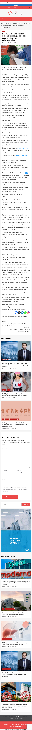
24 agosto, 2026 (13, 368)
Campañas (24, 716)
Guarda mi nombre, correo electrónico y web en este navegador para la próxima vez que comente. (15, 489)
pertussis (13, 316)
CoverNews (12, 726)
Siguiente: (20, 329)
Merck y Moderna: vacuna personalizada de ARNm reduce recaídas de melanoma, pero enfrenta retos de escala (16, 583)
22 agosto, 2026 (12, 397)
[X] (19, 312)
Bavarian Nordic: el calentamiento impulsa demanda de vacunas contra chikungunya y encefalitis (15, 364)
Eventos (11, 718)
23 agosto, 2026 (13, 709)
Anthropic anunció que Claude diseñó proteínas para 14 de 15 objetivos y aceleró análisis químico (14, 424)
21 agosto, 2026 (13, 428)
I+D (3, 419)
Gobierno (5, 638)
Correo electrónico (20, 471)
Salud (4, 31)
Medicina (7, 419)
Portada (18, 316)
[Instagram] (28, 312)
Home (5, 716)
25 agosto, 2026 (13, 586)
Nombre (5, 470)
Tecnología (16, 419)
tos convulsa (24, 316)
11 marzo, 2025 (13, 42)
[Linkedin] (22, 312)
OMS (26, 173)
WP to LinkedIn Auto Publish (10, 729)
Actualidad (5, 359)
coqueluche (8, 316)
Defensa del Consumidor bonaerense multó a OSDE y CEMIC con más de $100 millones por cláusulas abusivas (14, 706)
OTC (16, 716)
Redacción (5, 42)
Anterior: (15, 323)
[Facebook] (16, 312)
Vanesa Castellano (22, 148)
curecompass (6, 368)
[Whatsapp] (25, 312)
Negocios (7, 608)
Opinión (4, 390)
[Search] (30, 19)
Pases (22, 718)
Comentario (6, 449)
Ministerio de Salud (22, 155)
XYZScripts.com (24, 729)
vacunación (5, 318)
